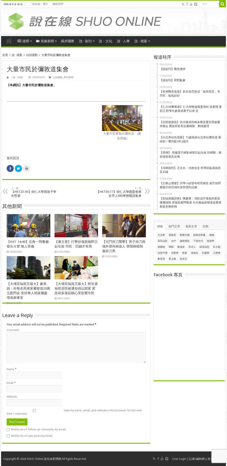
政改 (184, 252)
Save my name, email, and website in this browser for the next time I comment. (74, 412)
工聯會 (216, 252)
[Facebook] (187, 4)
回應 (205, 226)
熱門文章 (174, 226)
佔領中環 (162, 252)
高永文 (183, 258)
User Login (179, 458)
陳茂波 (181, 247)
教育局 (161, 258)
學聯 (171, 247)
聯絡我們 (58, 4)
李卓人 (192, 247)
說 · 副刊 (85, 41)
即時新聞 (69, 77)
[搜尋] (222, 4)
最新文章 (191, 226)
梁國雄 (161, 247)
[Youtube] (191, 4)
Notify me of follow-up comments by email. (38, 429)
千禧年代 (198, 241)
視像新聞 (47, 41)
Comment (13, 330)
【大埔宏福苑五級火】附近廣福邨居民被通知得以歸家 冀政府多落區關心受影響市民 (76, 288)
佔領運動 (32, 55)
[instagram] (196, 4)
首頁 (9, 40)
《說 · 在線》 (17, 77)
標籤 (160, 226)
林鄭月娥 (185, 235)
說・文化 (105, 41)
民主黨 (216, 247)
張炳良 (194, 252)
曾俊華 (210, 241)
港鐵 (211, 235)
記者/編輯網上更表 (201, 458)
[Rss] (183, 4)
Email (11, 383)
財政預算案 (199, 235)
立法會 (161, 235)
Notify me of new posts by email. (32, 435)
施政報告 (185, 241)
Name (11, 369)
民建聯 (205, 252)
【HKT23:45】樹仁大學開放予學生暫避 (33, 192)
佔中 (173, 241)
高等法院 (162, 241)
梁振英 (172, 235)
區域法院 (204, 247)
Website (12, 396)
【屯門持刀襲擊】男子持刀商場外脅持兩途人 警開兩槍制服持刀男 (123, 246)
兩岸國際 (67, 41)
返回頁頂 (13, 158)
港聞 (25, 41)
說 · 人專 (123, 41)
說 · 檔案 (141, 41)
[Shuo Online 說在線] (113, 20)
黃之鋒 (172, 258)
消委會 (174, 252)
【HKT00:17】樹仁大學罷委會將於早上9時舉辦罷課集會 (118, 192)
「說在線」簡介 (38, 4)
